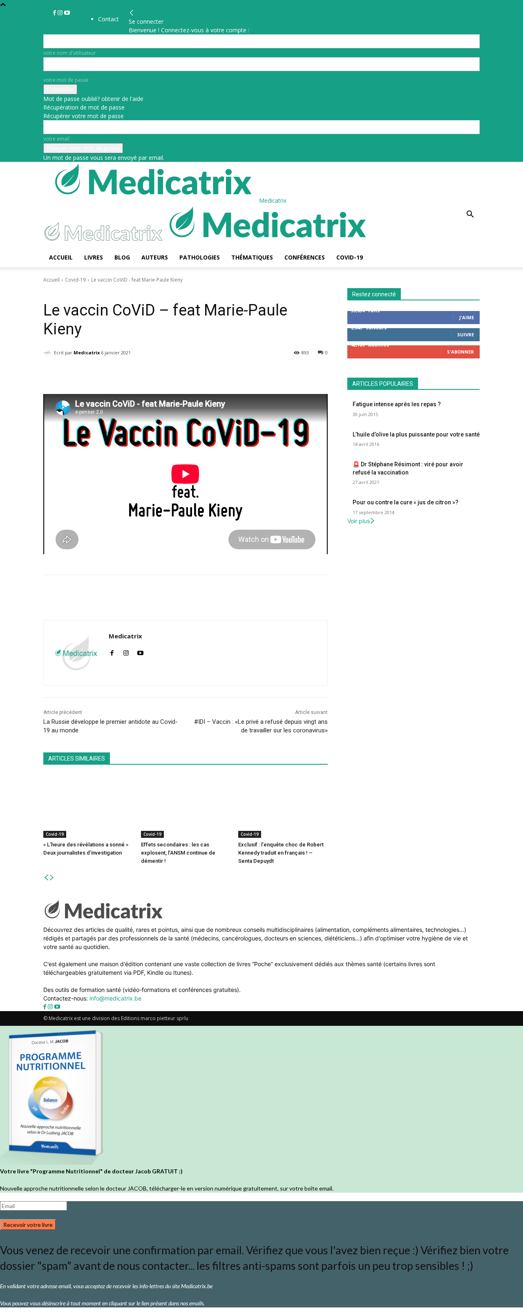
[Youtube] (67, 13)
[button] (470, 215)
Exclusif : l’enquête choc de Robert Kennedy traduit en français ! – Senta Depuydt (281, 853)
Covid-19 (349, 257)
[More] (255, 373)
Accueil (61, 257)
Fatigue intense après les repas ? (397, 404)
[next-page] (52, 877)
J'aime (466, 317)
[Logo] (105, 243)
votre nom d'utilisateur (69, 52)
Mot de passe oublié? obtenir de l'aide (93, 99)
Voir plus (358, 520)
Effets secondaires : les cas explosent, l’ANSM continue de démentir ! (178, 853)
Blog (122, 257)
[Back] (131, 13)
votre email (56, 138)
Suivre (465, 334)
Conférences (304, 257)
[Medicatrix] (48, 353)
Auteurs (154, 257)
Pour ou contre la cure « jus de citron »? (405, 502)
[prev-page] (46, 877)
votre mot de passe (66, 79)
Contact (108, 19)
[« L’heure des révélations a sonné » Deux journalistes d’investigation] (88, 806)
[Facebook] (55, 13)
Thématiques (252, 257)
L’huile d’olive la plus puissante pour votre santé (416, 434)
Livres (93, 257)
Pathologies (199, 257)
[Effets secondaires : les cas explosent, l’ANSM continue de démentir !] (185, 806)
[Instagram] (61, 13)
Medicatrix (87, 352)
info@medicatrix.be (115, 998)
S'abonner (460, 352)
